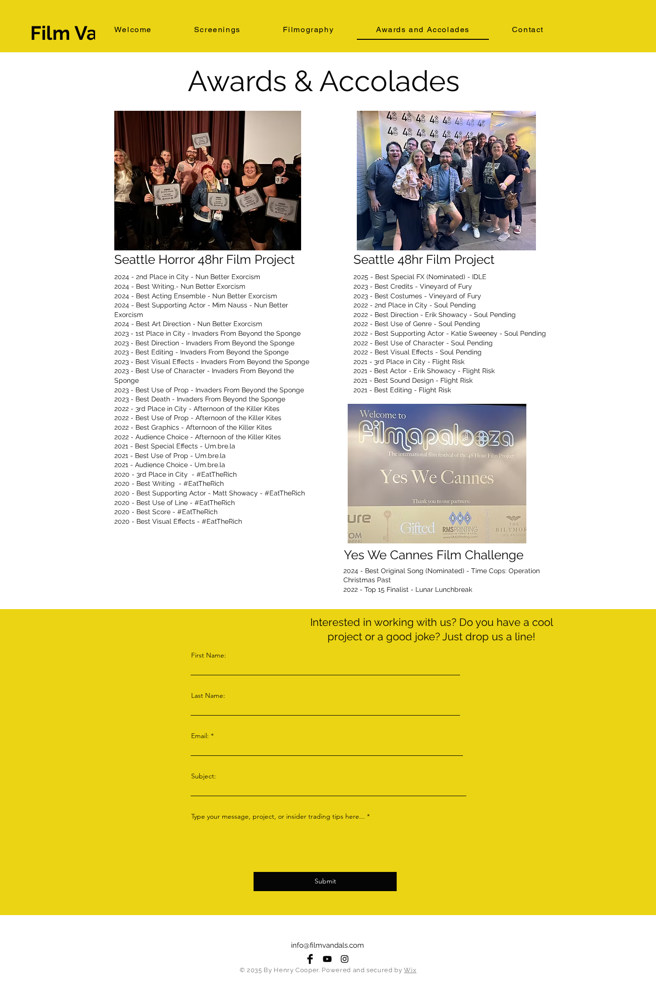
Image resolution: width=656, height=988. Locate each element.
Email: (200, 735)
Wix (410, 970)
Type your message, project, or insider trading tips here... (278, 816)
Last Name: (208, 695)
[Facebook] (310, 959)
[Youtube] (327, 959)
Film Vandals (89, 33)
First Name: (208, 655)
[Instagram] (345, 959)
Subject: (203, 776)
